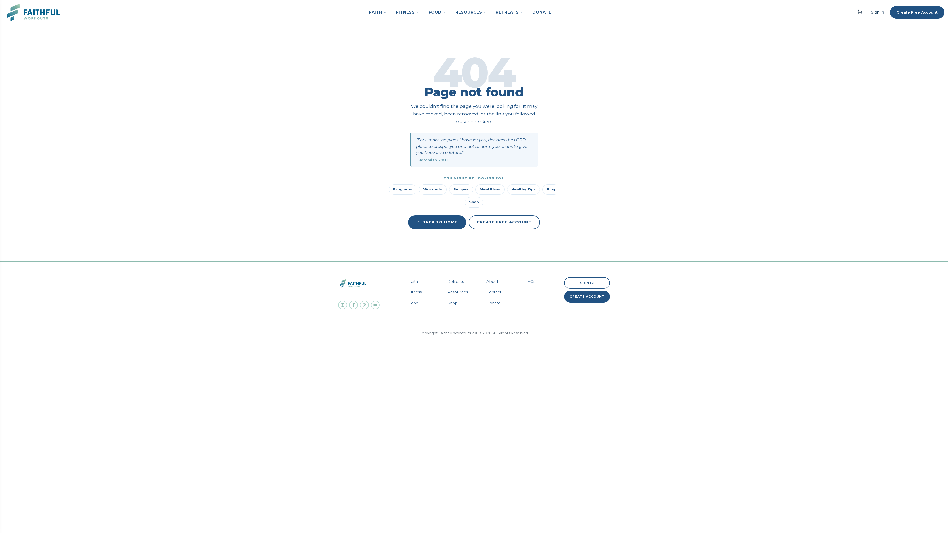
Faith (413, 281)
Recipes (461, 189)
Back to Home (440, 222)
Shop (474, 202)
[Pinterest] (364, 305)
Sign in (877, 12)
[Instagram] (342, 305)
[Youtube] (375, 305)
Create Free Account (917, 12)
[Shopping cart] (860, 11)
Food (414, 303)
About (492, 281)
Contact (493, 292)
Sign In (587, 283)
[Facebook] (353, 305)
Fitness (415, 292)
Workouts (432, 189)
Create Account (587, 296)
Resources (458, 292)
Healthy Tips (523, 189)
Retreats (456, 281)
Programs (402, 189)
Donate (493, 303)
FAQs (530, 281)
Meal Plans (490, 189)
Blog (551, 189)
